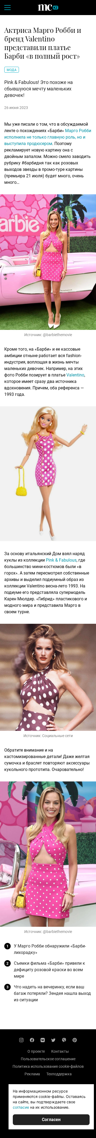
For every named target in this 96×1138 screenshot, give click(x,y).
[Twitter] (53, 1040)
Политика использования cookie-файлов (48, 1066)
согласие (21, 1107)
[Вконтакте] (43, 1040)
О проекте (36, 1051)
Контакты (60, 1051)
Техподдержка (59, 1074)
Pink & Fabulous (61, 560)
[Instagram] (21, 1040)
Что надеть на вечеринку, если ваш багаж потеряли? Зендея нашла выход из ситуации (52, 993)
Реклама (32, 1074)
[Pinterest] (75, 1040)
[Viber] (64, 1040)
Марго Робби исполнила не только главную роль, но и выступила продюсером (47, 137)
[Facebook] (32, 1040)
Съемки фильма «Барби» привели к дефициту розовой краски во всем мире (49, 970)
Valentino (75, 375)
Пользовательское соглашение (48, 1059)
